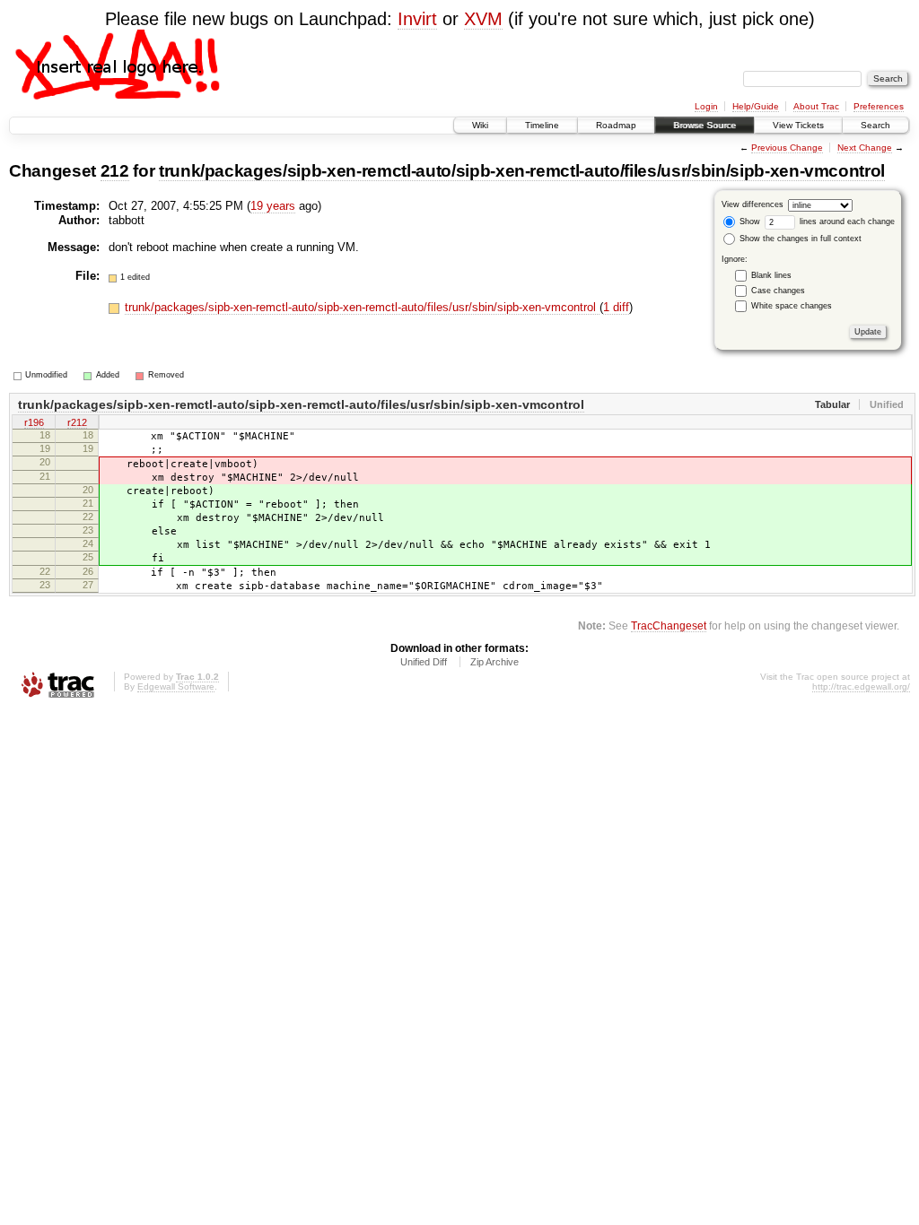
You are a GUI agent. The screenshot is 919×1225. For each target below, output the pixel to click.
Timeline (542, 125)
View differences (752, 204)
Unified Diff (423, 661)
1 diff (616, 307)
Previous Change (787, 147)
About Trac (816, 106)
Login (706, 106)
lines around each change (846, 221)
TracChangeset (668, 625)
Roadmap (616, 125)
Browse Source (704, 125)
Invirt (417, 19)
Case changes (778, 290)
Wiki (480, 125)
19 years (272, 206)
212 (115, 170)
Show (748, 221)
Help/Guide (755, 106)
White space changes (791, 305)
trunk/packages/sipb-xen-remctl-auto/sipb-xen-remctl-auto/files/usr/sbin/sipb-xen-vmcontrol (522, 170)
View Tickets (798, 125)
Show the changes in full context (799, 238)
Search (875, 125)
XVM (483, 19)
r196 (34, 422)
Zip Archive (494, 661)
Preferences (878, 106)
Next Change (864, 147)
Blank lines (771, 275)
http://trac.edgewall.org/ (861, 686)
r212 (77, 422)
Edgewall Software (175, 686)
